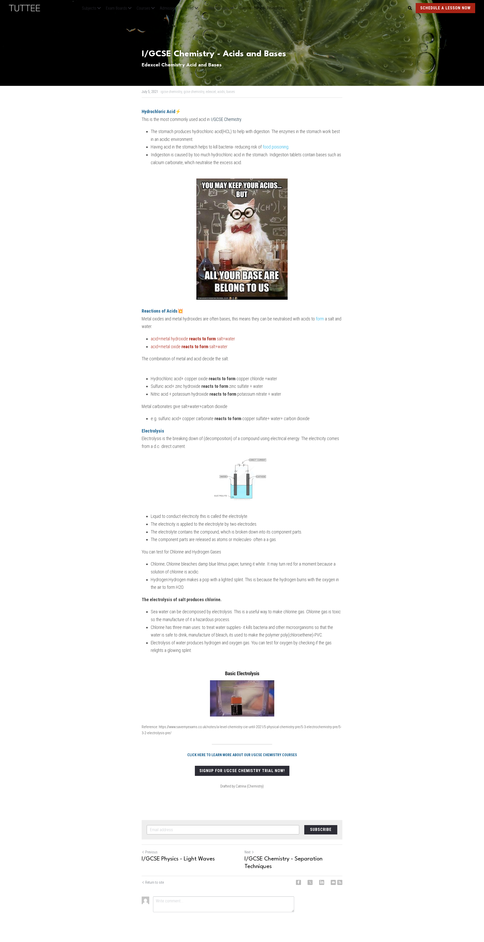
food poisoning (275, 146)
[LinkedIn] (321, 882)
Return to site (154, 882)
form (320, 318)
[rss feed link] (339, 882)
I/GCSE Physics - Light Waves (178, 859)
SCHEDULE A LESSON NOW (445, 8)
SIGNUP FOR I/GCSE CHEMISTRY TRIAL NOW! (242, 770)
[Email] (333, 882)
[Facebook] (298, 882)
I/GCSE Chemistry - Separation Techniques (283, 862)
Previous (151, 852)
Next (248, 852)
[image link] (27, 8)
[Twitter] (310, 882)
